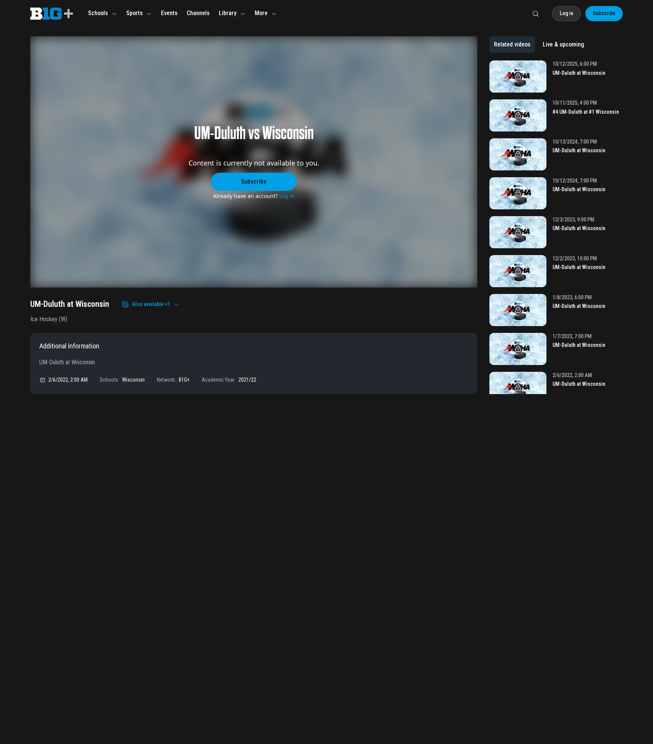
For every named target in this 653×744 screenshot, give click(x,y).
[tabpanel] (556, 227)
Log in (287, 196)
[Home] (51, 14)
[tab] (512, 44)
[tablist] (539, 44)
